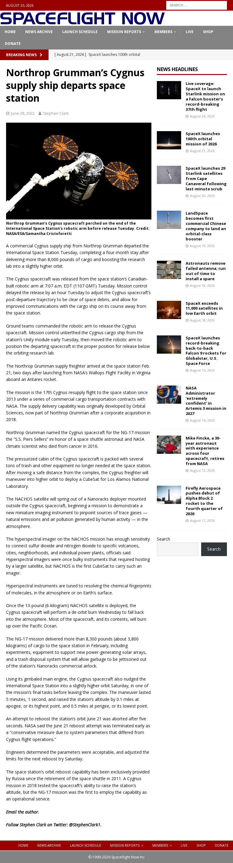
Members (163, 31)
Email (11, 812)
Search (163, 539)
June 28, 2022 (23, 113)
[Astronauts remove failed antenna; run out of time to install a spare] (169, 270)
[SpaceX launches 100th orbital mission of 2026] (169, 140)
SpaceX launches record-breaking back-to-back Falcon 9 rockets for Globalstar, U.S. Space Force (206, 350)
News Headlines (177, 69)
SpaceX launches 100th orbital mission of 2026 (203, 139)
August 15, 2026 (202, 370)
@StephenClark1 (84, 824)
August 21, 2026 (202, 150)
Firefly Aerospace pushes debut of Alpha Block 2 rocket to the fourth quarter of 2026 (204, 500)
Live (190, 31)
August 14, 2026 (202, 420)
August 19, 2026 (202, 245)
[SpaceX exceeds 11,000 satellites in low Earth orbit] (169, 310)
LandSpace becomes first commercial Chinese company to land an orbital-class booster (206, 225)
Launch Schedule (80, 31)
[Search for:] (196, 5)
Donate (13, 43)
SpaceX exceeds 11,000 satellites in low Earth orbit (204, 308)
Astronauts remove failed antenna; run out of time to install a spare (206, 270)
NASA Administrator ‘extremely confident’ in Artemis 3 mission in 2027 (206, 400)
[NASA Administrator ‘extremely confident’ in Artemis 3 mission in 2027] (169, 395)
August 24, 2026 (202, 116)
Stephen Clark (56, 113)
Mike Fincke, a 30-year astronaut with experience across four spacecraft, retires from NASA (205, 450)
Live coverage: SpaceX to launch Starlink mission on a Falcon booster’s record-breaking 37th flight (205, 96)
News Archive (39, 31)
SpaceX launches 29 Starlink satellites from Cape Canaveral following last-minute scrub (206, 178)
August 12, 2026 (202, 470)
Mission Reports (124, 31)
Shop (208, 31)
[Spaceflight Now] (82, 22)
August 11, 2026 (202, 520)
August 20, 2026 (202, 195)
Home (10, 31)
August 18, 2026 (202, 285)
